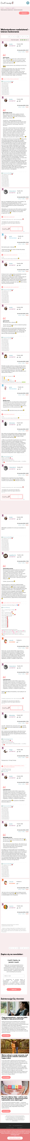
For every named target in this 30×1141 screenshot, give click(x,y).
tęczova (11, 906)
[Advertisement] (15, 22)
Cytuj (19, 51)
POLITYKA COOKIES (10, 1127)
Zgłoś (27, 51)
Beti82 (11, 44)
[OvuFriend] (7, 3)
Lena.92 (11, 640)
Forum (2, 8)
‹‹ (9, 36)
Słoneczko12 (12, 191)
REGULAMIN (19, 1127)
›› (27, 36)
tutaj (4, 985)
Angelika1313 (12, 555)
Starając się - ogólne (10, 8)
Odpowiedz (24, 13)
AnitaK (11, 355)
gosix (10, 236)
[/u (24, 231)
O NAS (10, 1125)
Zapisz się (14, 989)
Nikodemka (12, 423)
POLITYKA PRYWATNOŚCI (17, 1125)
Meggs (11, 749)
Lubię (23, 51)
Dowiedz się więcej (15, 1134)
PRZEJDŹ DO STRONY (15, 1138)
